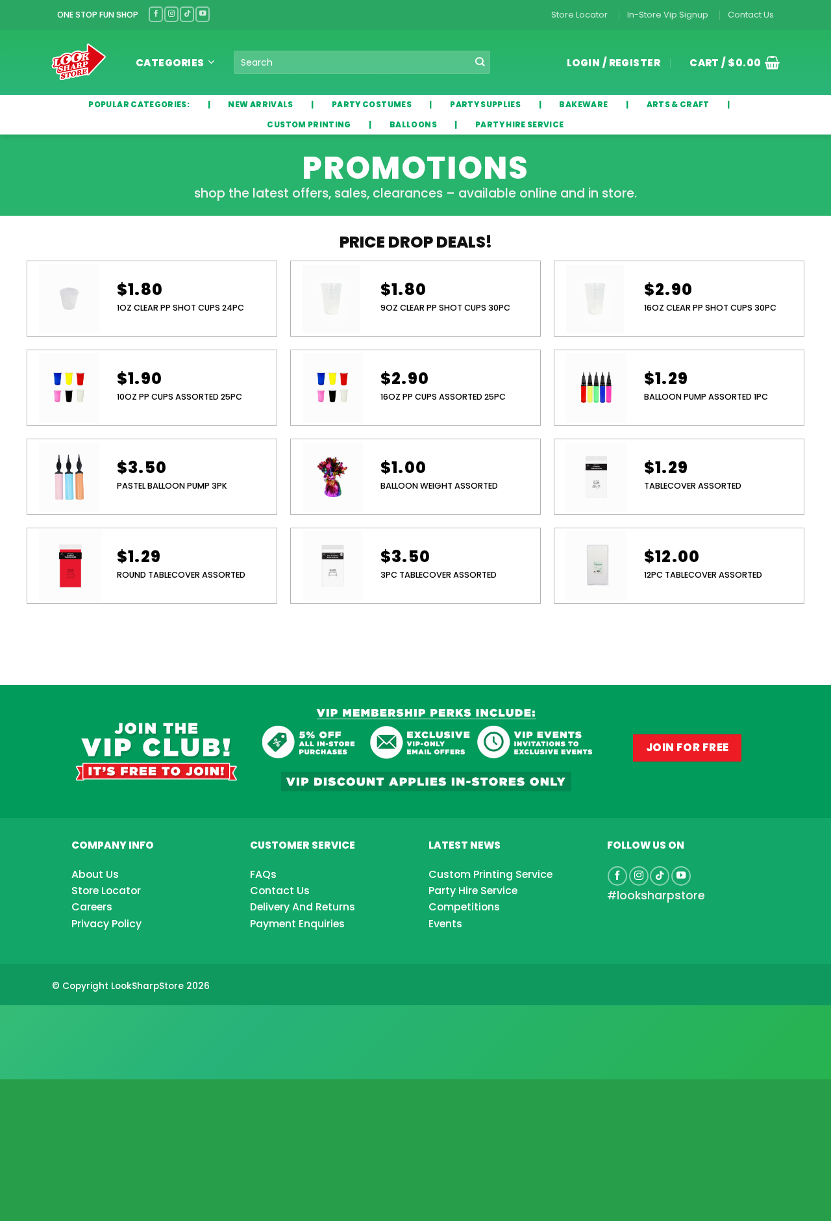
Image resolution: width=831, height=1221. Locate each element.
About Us (95, 874)
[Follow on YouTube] (202, 13)
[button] (730, 62)
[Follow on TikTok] (187, 13)
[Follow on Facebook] (156, 13)
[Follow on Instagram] (171, 13)
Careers (91, 906)
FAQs (263, 874)
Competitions (464, 906)
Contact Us (751, 14)
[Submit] (480, 63)
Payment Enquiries (297, 923)
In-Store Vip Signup (667, 14)
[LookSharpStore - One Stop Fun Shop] (78, 62)
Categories (170, 63)
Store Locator (579, 14)
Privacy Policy (106, 923)
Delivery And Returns (302, 906)
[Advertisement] (104, 1021)
